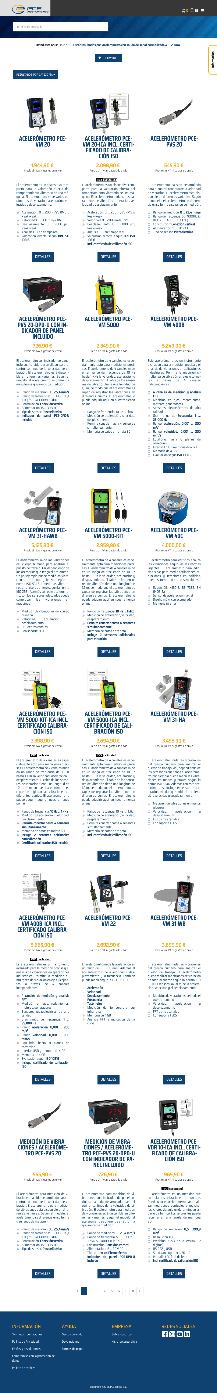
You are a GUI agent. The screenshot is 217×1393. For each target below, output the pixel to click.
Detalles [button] (43, 257)
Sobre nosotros (122, 1334)
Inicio (63, 45)
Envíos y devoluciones (26, 1348)
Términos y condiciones (27, 1334)
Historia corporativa (124, 1341)
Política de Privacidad (25, 1341)
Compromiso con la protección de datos (33, 1358)
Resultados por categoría (34, 74)
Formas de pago (72, 1348)
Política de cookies (23, 1367)
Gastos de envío (72, 1334)
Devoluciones (70, 1341)
